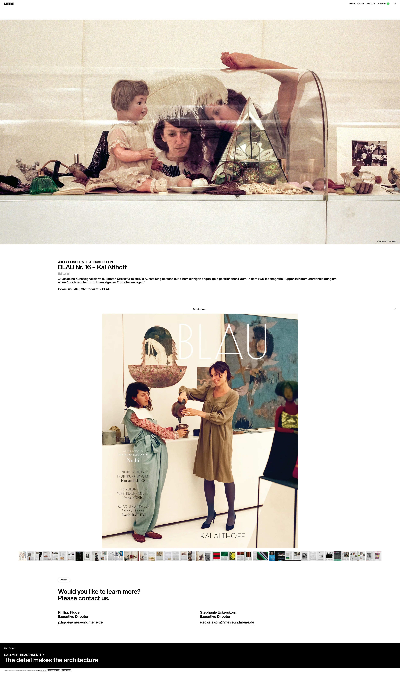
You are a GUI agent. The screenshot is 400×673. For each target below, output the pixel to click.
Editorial (64, 273)
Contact (370, 4)
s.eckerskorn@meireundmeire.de (227, 622)
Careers (381, 4)
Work (352, 4)
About (360, 4)
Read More (43, 671)
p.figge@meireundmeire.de (80, 622)
